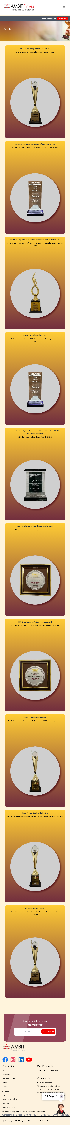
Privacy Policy (46, 1120)
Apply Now (62, 18)
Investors (6, 1074)
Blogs (4, 1086)
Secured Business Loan (49, 18)
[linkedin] (21, 1059)
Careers (5, 1091)
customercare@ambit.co (50, 1086)
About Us (6, 1070)
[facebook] (5, 1059)
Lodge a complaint (10, 1099)
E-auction (6, 1095)
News (4, 1082)
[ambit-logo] (35, 1047)
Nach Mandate (8, 1107)
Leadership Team (9, 1078)
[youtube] (29, 1059)
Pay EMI (5, 1103)
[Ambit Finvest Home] (19, 7)
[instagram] (13, 1059)
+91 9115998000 (46, 1082)
